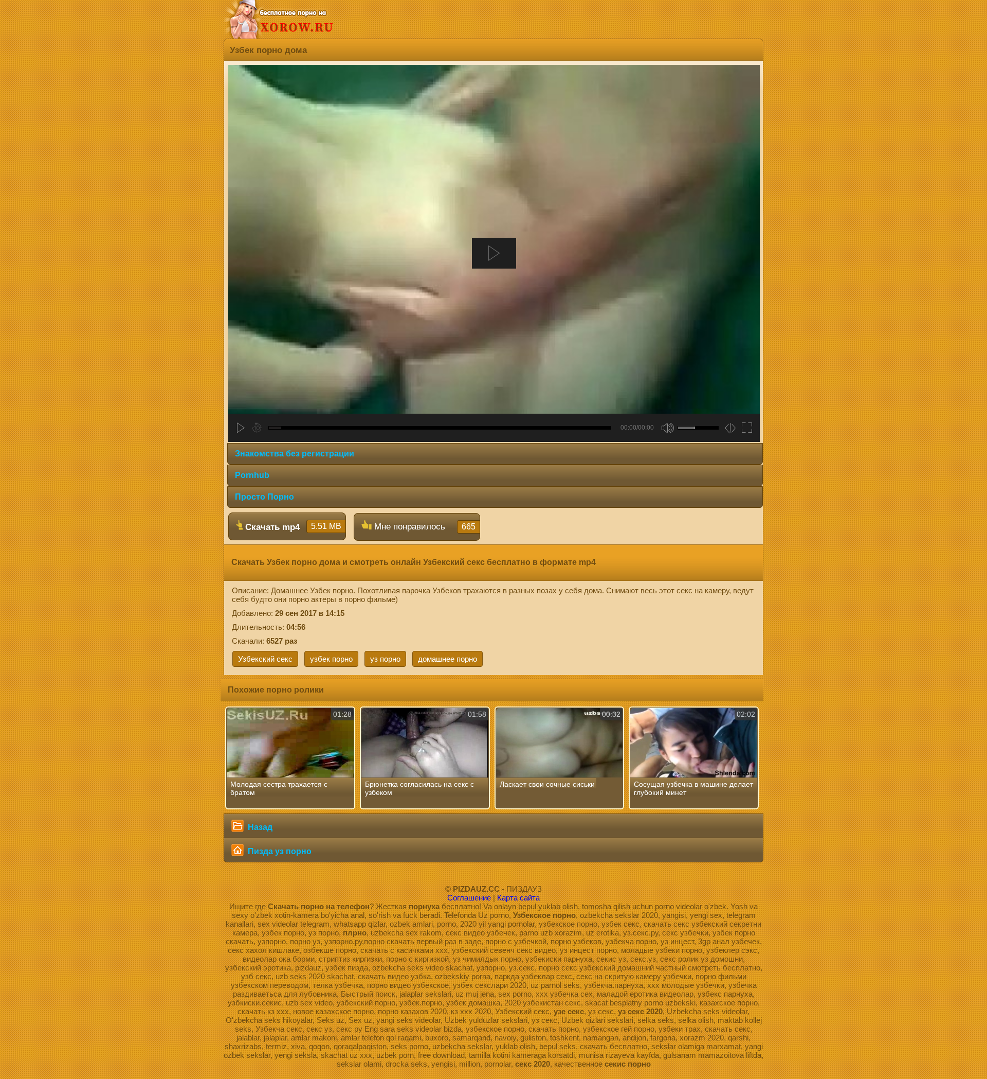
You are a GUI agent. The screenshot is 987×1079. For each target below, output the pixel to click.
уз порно (385, 659)
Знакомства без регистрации (294, 453)
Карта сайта (518, 897)
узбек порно (331, 659)
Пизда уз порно (279, 851)
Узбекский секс (265, 659)
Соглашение (469, 897)
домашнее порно (447, 659)
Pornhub (252, 475)
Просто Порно (264, 496)
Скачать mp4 (292, 527)
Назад (259, 827)
